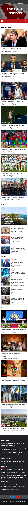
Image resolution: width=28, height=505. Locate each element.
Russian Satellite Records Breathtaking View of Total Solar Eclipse (18, 291)
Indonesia (8, 326)
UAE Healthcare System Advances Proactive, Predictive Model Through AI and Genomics (18, 272)
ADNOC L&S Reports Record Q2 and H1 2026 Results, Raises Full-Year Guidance (18, 250)
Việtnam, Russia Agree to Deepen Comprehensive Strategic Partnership (12, 462)
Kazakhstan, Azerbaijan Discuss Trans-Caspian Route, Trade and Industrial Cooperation (13, 448)
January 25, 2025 (15, 51)
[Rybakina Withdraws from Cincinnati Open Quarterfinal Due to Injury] (14, 91)
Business (3, 216)
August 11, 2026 (22, 252)
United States (4, 45)
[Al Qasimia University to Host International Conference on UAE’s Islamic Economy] (5, 230)
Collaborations (20, 3)
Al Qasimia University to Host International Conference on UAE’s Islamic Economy (17, 230)
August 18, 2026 (14, 266)
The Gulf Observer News (7, 51)
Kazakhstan (4, 98)
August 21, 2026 (13, 104)
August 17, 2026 (14, 128)
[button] (2, 20)
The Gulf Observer (14, 11)
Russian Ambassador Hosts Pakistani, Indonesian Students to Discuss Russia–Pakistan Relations (14, 355)
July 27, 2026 (13, 431)
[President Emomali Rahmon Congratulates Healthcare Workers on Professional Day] (5, 263)
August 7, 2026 (14, 358)
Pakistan (17, 278)
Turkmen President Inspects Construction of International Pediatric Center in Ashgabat (11, 453)
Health (12, 259)
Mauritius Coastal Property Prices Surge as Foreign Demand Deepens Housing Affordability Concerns (14, 220)
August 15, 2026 (14, 176)
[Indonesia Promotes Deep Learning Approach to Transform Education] (14, 319)
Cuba (12, 278)
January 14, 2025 (15, 76)
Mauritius (8, 216)
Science (15, 288)
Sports (8, 98)
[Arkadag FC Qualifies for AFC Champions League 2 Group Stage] (14, 163)
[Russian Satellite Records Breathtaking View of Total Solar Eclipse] (5, 291)
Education (4, 326)
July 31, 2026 (14, 407)
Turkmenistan (8, 170)
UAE (6, 194)
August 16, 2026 (13, 152)
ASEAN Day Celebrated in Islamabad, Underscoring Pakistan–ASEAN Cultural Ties (12, 444)
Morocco (3, 146)
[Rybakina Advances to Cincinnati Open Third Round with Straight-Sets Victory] (14, 115)
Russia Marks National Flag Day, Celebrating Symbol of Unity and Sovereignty (13, 457)
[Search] (26, 21)
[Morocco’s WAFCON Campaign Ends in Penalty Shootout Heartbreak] (14, 139)
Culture (3, 375)
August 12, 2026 (14, 244)
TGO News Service (6, 104)
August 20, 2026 (14, 223)
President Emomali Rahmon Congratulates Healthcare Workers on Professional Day (17, 262)
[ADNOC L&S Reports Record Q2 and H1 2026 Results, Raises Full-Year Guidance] (5, 250)
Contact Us (13, 3)
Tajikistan (15, 259)
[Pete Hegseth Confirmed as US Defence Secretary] (14, 38)
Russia (12, 288)
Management (8, 3)
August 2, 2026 (13, 383)
